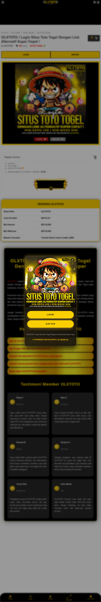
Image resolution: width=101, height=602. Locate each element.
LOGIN (50, 315)
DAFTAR (50, 324)
